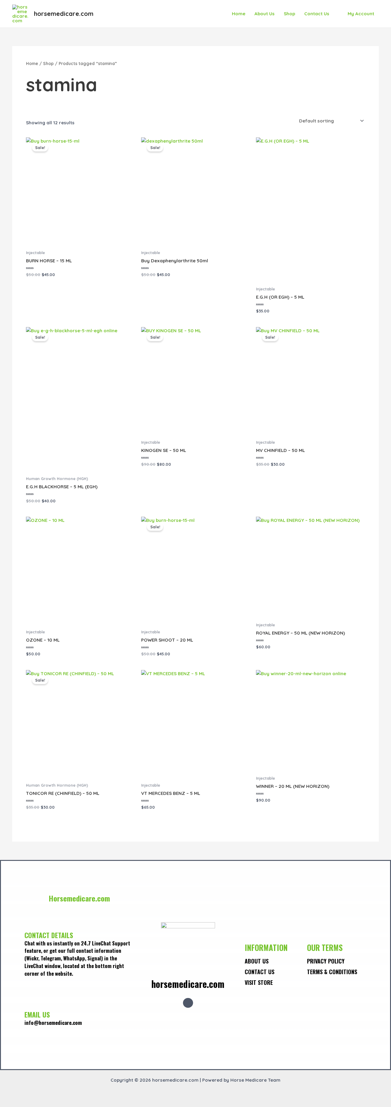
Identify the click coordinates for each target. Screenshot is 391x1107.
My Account (361, 13)
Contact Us (316, 13)
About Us (264, 13)
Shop (289, 13)
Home (238, 13)
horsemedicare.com (63, 13)
